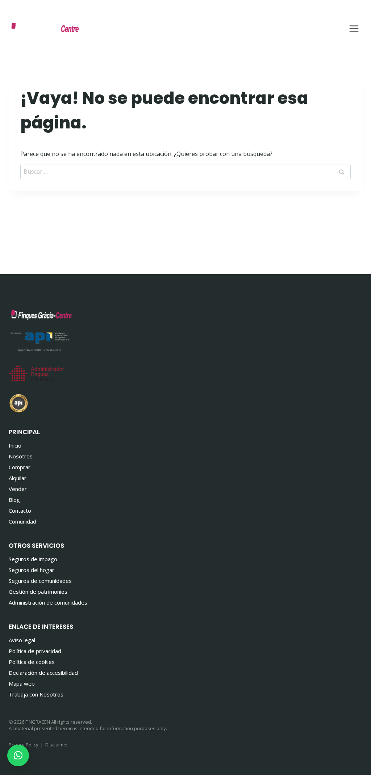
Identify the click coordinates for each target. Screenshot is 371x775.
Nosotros (21, 456)
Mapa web (22, 683)
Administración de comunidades (48, 602)
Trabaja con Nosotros (36, 694)
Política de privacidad (35, 651)
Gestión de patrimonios (38, 591)
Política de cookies (32, 661)
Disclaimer (56, 744)
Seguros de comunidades (40, 580)
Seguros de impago (33, 559)
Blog (14, 499)
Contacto (20, 510)
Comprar (19, 467)
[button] (18, 755)
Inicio (15, 445)
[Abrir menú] (353, 28)
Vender (18, 488)
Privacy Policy (23, 744)
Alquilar (17, 478)
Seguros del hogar (31, 569)
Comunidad (22, 521)
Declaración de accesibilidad (43, 672)
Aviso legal (22, 640)
